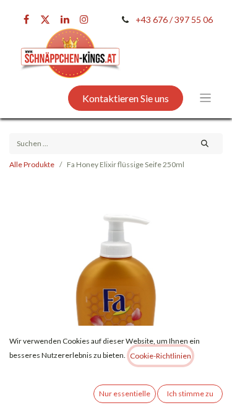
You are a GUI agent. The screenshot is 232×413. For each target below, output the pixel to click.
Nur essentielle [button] (124, 393)
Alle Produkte (31, 164)
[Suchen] (205, 143)
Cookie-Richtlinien (160, 355)
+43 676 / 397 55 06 (174, 19)
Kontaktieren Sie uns (125, 98)
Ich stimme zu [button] (190, 393)
